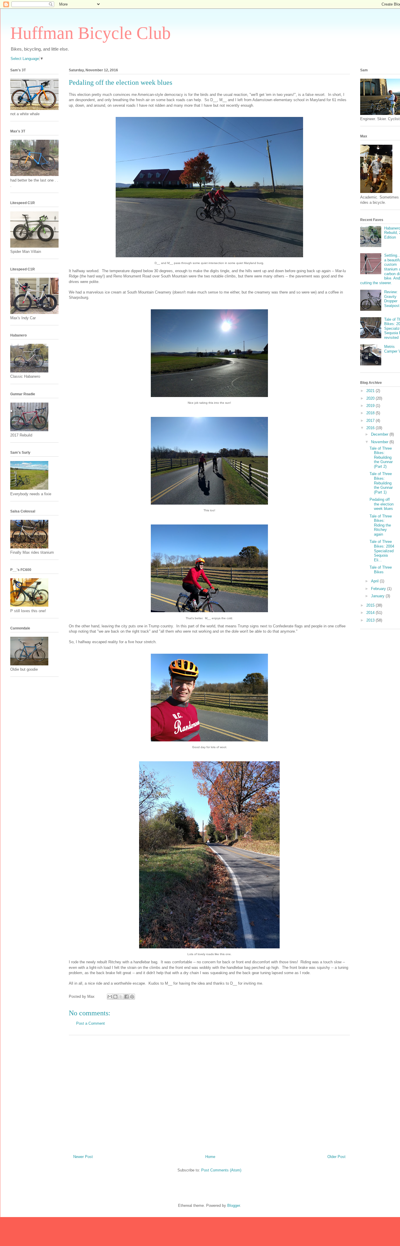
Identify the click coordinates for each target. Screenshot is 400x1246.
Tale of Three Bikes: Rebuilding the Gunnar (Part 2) (381, 457)
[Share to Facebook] (126, 997)
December (380, 434)
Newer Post (83, 1156)
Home (210, 1156)
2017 (371, 420)
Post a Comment (90, 1023)
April (375, 581)
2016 (371, 428)
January (378, 596)
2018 (371, 413)
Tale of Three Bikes (381, 569)
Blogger (233, 1205)
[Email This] (110, 997)
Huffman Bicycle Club (90, 33)
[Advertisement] (209, 1092)
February (379, 588)
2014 (371, 612)
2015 (371, 605)
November (380, 442)
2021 (371, 391)
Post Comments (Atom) (221, 1170)
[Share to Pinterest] (132, 997)
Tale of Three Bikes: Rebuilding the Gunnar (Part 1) (381, 483)
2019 (371, 405)
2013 (371, 620)
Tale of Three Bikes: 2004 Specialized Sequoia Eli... (382, 550)
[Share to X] (121, 997)
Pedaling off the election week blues (382, 504)
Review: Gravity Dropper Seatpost (391, 299)
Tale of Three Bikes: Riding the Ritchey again (381, 525)
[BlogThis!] (115, 997)
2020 (371, 398)
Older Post (336, 1156)
